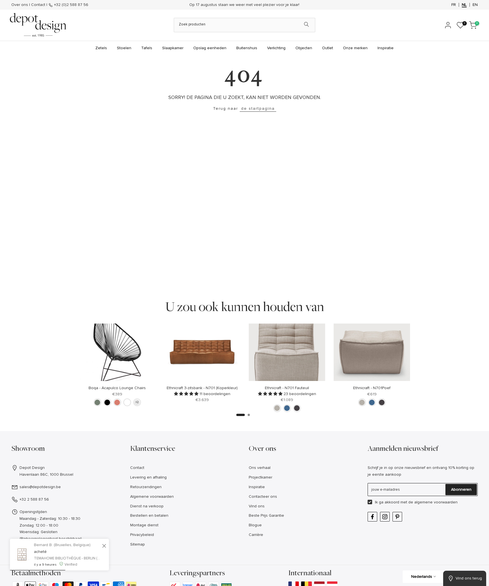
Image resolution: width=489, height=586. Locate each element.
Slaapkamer (172, 48)
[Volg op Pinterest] (397, 517)
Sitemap (137, 544)
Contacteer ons (263, 496)
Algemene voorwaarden (152, 496)
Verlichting (276, 48)
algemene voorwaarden (436, 502)
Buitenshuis (246, 48)
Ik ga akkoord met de (416, 502)
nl (464, 5)
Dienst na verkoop (147, 506)
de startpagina (258, 108)
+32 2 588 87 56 (34, 499)
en (475, 5)
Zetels (101, 48)
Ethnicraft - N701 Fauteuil (287, 387)
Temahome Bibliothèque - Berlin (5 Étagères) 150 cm (67, 558)
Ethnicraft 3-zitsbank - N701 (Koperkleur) (202, 387)
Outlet (327, 48)
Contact (38, 4)
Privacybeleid (142, 534)
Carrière (256, 534)
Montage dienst (144, 525)
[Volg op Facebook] (372, 517)
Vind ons (257, 506)
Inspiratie (386, 48)
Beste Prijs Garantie (266, 515)
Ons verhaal (260, 467)
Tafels (146, 48)
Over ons (19, 4)
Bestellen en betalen (149, 515)
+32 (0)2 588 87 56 (70, 4)
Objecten (303, 48)
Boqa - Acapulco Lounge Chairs (117, 387)
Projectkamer (260, 477)
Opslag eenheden (209, 48)
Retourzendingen (146, 486)
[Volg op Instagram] (385, 517)
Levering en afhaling (148, 477)
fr (453, 5)
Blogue (255, 525)
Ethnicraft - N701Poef (372, 387)
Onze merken (355, 48)
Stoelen (124, 48)
